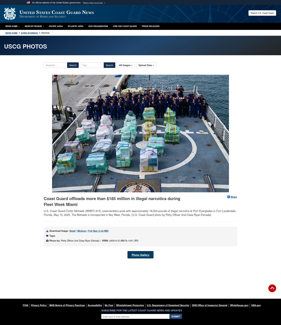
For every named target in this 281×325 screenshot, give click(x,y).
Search (73, 65)
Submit (175, 316)
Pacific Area (56, 26)
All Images (125, 65)
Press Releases (151, 26)
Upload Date (145, 65)
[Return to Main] (272, 290)
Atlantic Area (75, 26)
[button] (94, 2)
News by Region (33, 26)
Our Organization (98, 26)
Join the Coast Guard (125, 26)
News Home (11, 26)
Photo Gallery (140, 255)
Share (234, 197)
